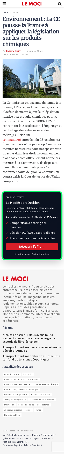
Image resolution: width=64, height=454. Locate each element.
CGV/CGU (46, 438)
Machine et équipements (15, 394)
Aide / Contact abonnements (16, 435)
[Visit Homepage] (32, 4)
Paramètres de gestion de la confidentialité (22, 445)
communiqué (12, 139)
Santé (38, 410)
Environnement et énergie (46, 384)
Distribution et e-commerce (17, 384)
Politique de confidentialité (15, 441)
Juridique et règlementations (18, 410)
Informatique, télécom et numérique (21, 389)
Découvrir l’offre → (32, 246)
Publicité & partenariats (43, 435)
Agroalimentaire (11, 374)
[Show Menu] (4, 3)
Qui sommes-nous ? (12, 438)
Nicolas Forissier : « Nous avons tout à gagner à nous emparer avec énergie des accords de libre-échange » (30, 338)
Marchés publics (12, 415)
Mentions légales (31, 438)
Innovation (9, 405)
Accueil (6, 12)
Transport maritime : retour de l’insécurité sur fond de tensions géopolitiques (31, 357)
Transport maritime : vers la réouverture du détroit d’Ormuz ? (32, 349)
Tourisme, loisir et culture (42, 400)
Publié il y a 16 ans (34, 51)
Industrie (27, 374)
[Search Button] (59, 3)
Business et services (40, 394)
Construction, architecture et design (21, 379)
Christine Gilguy (13, 51)
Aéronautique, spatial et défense (33, 405)
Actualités (15, 12)
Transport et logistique (15, 400)
